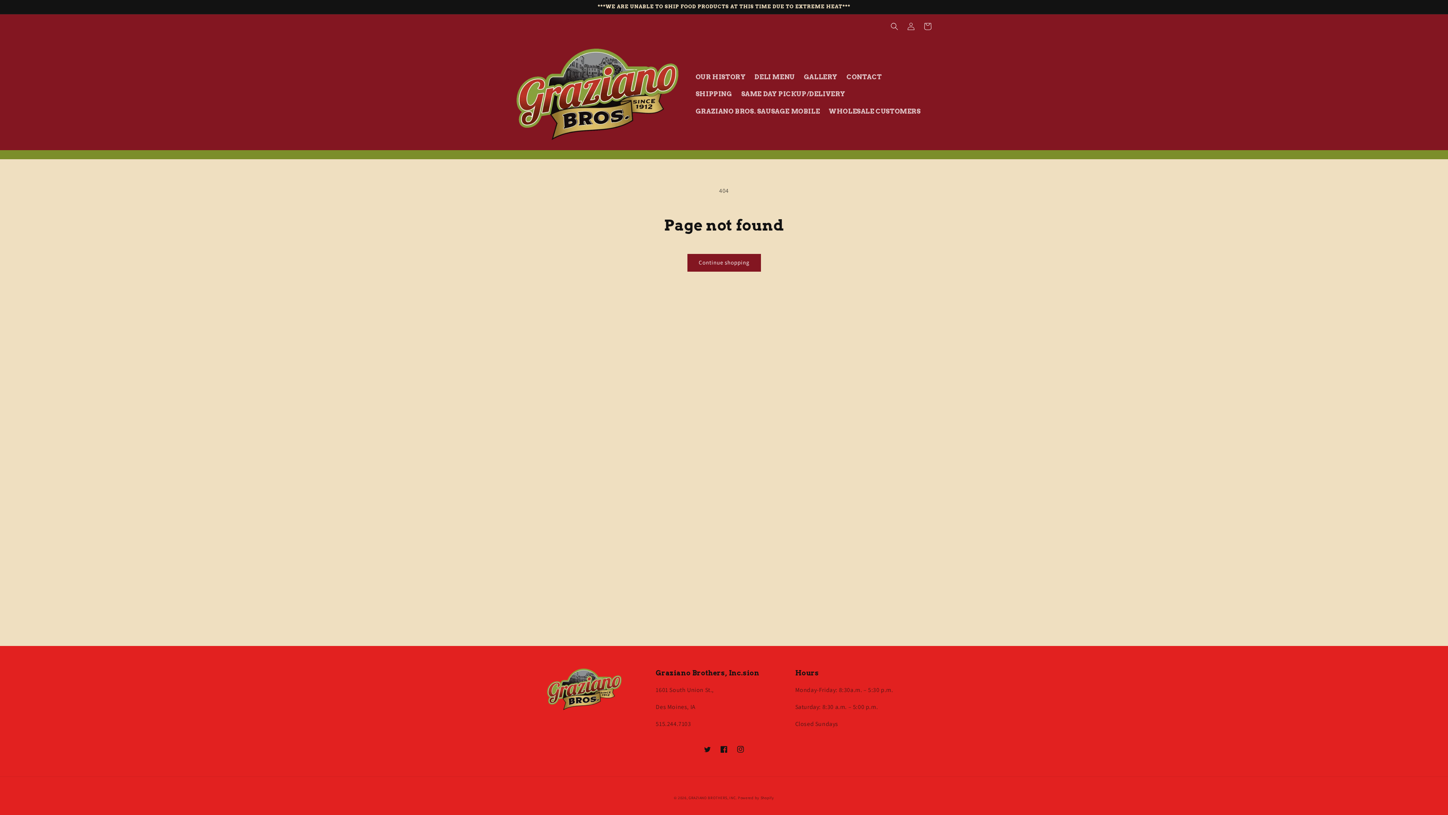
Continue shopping (724, 262)
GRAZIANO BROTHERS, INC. (713, 797)
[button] (894, 26)
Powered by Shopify (756, 797)
